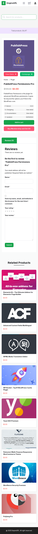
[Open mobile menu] (24, 3)
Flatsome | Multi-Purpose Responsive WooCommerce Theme (17, 453)
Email (7, 187)
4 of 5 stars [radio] (11, 211)
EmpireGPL (15, 530)
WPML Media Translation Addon (15, 357)
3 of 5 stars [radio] (9, 211)
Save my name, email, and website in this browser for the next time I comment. (19, 201)
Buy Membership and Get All (19, 129)
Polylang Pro (8, 516)
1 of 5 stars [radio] (5, 211)
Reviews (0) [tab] (9, 140)
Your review (10, 215)
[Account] (35, 3)
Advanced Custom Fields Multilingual (17, 325)
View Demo (9, 74)
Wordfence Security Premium (14, 485)
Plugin (13, 80)
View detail (29, 109)
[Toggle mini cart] (29, 3)
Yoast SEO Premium (10, 421)
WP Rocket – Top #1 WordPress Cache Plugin (17, 389)
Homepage (26, 74)
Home (6, 80)
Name (7, 177)
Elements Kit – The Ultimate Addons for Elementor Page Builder (18, 293)
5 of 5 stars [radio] (13, 211)
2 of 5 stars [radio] (7, 211)
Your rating (9, 208)
